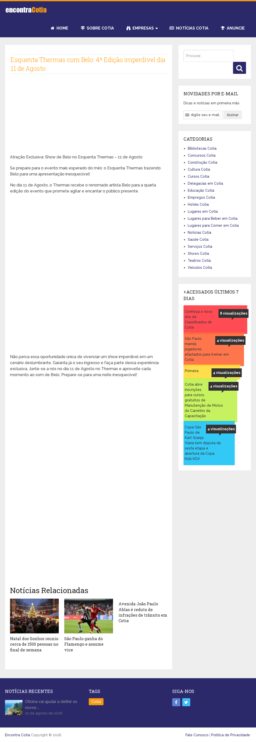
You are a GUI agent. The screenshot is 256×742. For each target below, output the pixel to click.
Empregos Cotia (201, 197)
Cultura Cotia (199, 169)
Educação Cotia (201, 190)
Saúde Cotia (198, 239)
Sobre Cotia (100, 28)
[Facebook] (176, 702)
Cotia (96, 701)
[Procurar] (239, 68)
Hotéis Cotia (198, 204)
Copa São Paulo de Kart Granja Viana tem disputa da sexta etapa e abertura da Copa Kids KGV (203, 443)
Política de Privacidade (230, 735)
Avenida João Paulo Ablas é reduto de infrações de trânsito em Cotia (142, 612)
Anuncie (235, 28)
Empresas (143, 28)
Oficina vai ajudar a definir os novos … (51, 704)
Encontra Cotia (17, 735)
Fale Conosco (197, 735)
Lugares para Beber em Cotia (213, 218)
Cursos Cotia (198, 176)
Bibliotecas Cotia (202, 148)
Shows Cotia (198, 254)
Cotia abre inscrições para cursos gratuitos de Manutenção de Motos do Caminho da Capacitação (204, 400)
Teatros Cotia (199, 261)
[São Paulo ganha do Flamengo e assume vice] (88, 616)
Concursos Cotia (202, 155)
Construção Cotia (202, 162)
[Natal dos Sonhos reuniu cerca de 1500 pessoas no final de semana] (34, 616)
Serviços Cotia (200, 246)
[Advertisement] (88, 118)
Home (62, 28)
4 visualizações (230, 340)
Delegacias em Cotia (205, 183)
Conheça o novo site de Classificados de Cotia (198, 319)
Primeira (191, 371)
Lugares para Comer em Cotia (213, 225)
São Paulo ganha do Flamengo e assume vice (84, 644)
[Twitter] (186, 702)
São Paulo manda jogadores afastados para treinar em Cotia (207, 349)
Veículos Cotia (200, 268)
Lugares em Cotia (203, 211)
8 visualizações (233, 313)
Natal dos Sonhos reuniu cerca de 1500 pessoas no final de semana (34, 644)
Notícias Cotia (191, 28)
